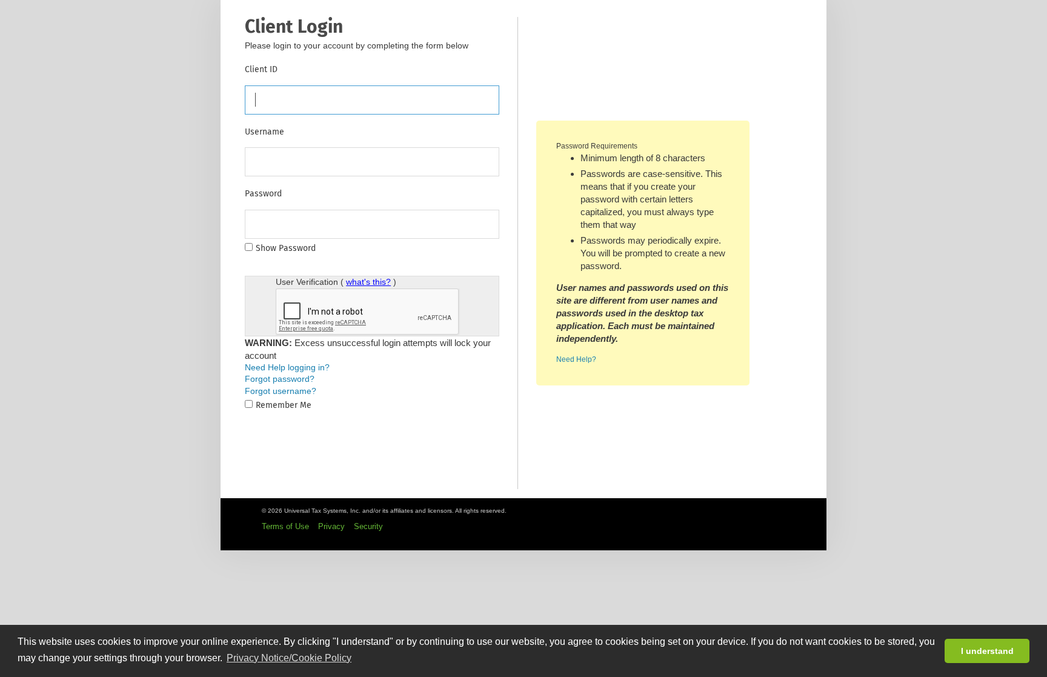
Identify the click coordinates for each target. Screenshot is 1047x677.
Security (368, 526)
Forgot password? (279, 379)
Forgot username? (280, 391)
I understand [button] (987, 651)
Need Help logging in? (287, 367)
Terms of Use (285, 526)
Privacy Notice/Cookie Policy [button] (289, 658)
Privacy (331, 526)
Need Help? (576, 359)
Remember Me (283, 405)
